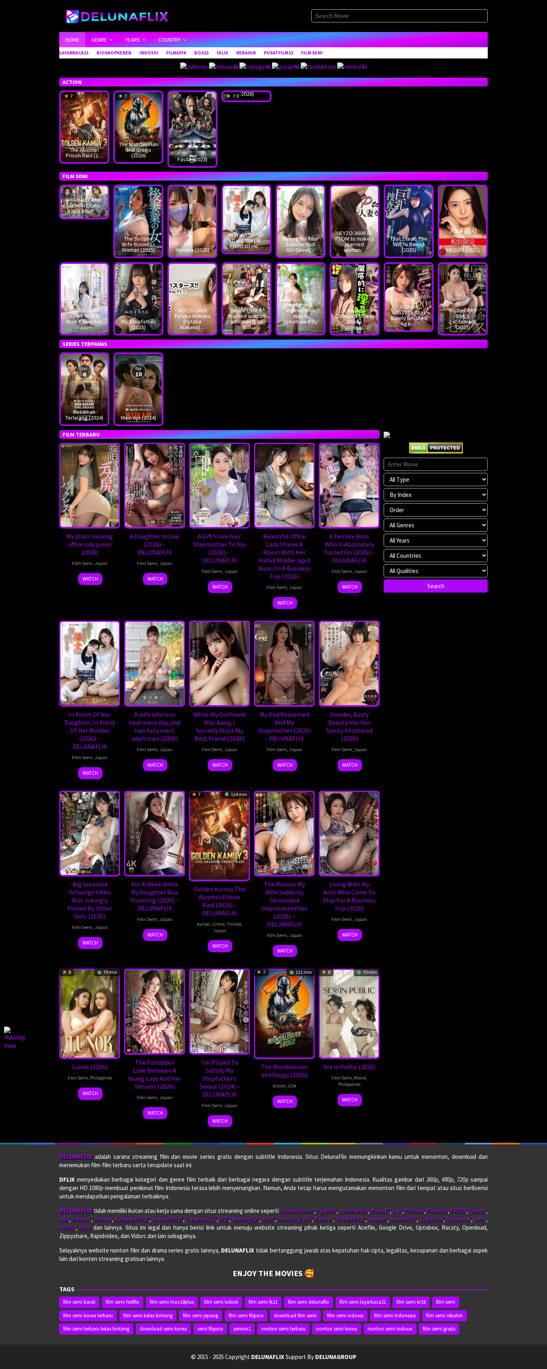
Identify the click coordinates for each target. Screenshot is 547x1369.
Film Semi (82, 563)
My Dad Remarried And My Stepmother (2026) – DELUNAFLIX (284, 726)
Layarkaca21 (201, 1219)
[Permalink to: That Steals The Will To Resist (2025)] (408, 221)
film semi (445, 1302)
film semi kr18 (411, 1302)
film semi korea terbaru (88, 1315)
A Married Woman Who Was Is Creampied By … (301, 316)
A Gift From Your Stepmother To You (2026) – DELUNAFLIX (219, 548)
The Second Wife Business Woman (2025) (138, 244)
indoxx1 (81, 1219)
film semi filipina (246, 1315)
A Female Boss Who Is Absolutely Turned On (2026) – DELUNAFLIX (349, 548)
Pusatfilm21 (350, 1219)
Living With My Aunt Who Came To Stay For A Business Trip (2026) (349, 896)
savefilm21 (403, 1219)
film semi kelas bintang (148, 1315)
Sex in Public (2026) (349, 1067)
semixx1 (242, 1328)
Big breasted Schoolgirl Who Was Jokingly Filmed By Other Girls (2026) (90, 900)
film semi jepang (200, 1315)
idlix (64, 1219)
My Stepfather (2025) (138, 324)
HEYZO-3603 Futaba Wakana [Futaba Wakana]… (193, 319)
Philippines (101, 1078)
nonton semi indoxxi (390, 1328)
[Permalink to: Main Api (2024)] (138, 388)
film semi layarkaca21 (363, 1302)
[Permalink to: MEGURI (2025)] (462, 221)
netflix (67, 1227)
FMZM (458, 1210)
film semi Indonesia (395, 1315)
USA (292, 1086)
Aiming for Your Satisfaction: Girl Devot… (301, 244)
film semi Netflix (122, 1302)
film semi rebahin (444, 1315)
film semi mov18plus (172, 1302)
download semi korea (163, 1328)
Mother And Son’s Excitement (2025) (463, 319)
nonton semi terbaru (283, 1328)
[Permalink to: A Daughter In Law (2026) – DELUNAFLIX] (154, 484)
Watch (90, 578)
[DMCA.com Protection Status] (436, 447)
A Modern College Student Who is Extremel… (354, 319)
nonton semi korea (336, 1328)
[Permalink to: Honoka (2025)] (192, 221)
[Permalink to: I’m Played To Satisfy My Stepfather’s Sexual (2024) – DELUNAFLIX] (219, 1011)
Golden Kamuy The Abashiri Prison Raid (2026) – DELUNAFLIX (219, 901)
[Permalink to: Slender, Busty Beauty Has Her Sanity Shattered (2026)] (349, 663)
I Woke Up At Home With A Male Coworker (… (84, 319)
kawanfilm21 (167, 1219)
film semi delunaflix (308, 1302)
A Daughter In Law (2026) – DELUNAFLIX (154, 544)
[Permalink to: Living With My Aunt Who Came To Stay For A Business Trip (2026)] (349, 832)
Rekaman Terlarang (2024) (84, 414)
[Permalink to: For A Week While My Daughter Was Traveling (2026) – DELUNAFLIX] (154, 832)
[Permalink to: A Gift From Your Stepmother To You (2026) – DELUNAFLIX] (219, 484)
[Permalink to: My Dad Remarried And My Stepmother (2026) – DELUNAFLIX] (284, 663)
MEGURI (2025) (463, 250)
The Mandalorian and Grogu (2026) (138, 149)
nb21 (269, 1219)
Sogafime (431, 1219)
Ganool (477, 1210)
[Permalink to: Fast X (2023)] (192, 128)
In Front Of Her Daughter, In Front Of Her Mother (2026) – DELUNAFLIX (89, 730)
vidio (85, 1227)
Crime (218, 924)
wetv (480, 1219)
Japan (101, 563)
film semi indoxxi (345, 1315)
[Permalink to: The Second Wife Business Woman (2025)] (138, 221)
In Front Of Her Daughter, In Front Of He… (246, 240)
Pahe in (324, 1219)
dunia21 (380, 1210)
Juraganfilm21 (132, 1219)
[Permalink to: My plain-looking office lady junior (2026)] (90, 484)
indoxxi (103, 1219)
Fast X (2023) (192, 159)
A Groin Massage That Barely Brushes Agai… (409, 315)
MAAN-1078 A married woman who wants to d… (246, 319)
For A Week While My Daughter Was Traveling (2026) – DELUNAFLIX (154, 896)
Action (203, 924)
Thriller (234, 924)
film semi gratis (439, 1328)
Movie (360, 1078)
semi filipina (210, 1328)
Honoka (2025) (192, 250)
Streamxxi (458, 1219)
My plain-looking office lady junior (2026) (89, 544)
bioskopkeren (297, 1210)
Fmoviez (437, 1210)
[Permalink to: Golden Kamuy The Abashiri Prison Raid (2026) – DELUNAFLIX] (84, 126)
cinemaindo (353, 1210)
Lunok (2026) (89, 1067)
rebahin (377, 1219)
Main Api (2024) (138, 417)
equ (397, 1210)
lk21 (224, 1219)
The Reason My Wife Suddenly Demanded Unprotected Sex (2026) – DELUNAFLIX (284, 904)
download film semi (295, 1315)
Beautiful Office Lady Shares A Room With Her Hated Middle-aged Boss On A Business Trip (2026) (284, 556)
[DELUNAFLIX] (120, 15)
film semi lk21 (263, 1302)
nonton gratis (295, 1219)
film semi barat (79, 1302)
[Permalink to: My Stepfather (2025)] (138, 298)
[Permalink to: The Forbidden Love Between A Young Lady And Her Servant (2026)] (154, 1011)
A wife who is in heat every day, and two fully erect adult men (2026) (154, 726)
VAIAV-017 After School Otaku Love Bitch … (84, 205)
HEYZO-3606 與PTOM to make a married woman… (354, 241)
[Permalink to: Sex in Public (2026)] (349, 1013)
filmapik (414, 1210)
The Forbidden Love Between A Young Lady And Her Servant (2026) (154, 1074)
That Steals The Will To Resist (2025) (408, 244)
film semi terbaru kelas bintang (96, 1328)
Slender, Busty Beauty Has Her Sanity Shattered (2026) (349, 726)
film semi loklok (221, 1302)
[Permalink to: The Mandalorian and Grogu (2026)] (138, 126)
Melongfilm (245, 1219)
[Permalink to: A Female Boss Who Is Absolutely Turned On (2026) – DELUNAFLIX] (349, 484)
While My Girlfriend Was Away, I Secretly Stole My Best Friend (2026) (219, 726)
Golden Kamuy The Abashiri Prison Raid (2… (84, 149)
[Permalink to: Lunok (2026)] (90, 1013)
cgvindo (326, 1210)
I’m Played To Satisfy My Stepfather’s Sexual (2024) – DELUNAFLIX (219, 1078)
